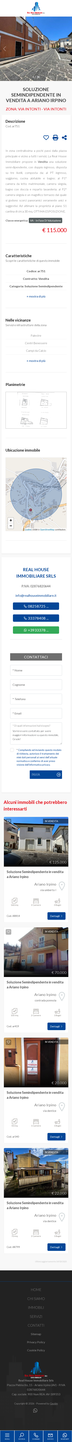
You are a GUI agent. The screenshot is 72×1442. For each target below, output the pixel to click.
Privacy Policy (36, 1342)
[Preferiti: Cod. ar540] (8, 1042)
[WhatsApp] (35, 1411)
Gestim (54, 1403)
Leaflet (28, 529)
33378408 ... (38, 618)
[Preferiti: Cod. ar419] (8, 932)
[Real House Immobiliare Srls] (36, 8)
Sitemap (36, 1334)
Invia (36, 774)
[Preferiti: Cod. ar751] (46, 137)
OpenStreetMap (47, 529)
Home (36, 1289)
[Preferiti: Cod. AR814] (8, 821)
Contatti (36, 1325)
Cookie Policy (36, 1350)
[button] (36, 296)
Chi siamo (36, 1298)
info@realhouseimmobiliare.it (36, 595)
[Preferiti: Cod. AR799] (8, 1152)
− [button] (11, 526)
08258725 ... (38, 606)
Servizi (36, 1316)
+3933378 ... (38, 630)
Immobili (36, 1307)
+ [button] (11, 520)
